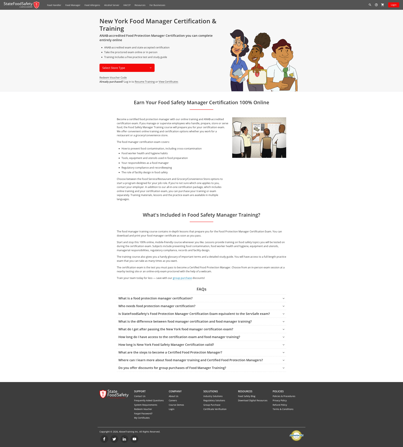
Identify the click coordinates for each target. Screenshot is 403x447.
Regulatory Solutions (214, 400)
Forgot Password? (143, 413)
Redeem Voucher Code (113, 77)
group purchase (182, 278)
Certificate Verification (215, 409)
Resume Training (145, 81)
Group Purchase (211, 404)
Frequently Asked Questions (149, 400)
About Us (173, 396)
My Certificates (142, 417)
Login (394, 4)
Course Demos (176, 404)
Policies (278, 391)
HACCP (127, 5)
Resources (245, 391)
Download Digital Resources (252, 400)
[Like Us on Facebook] (104, 439)
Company (175, 391)
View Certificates (168, 81)
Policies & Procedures (284, 396)
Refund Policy (280, 404)
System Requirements (145, 404)
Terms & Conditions (283, 409)
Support (140, 391)
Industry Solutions (213, 396)
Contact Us (139, 396)
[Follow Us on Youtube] (134, 439)
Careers (173, 400)
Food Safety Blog (246, 396)
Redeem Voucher (143, 409)
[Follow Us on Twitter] (114, 439)
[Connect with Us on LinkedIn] (124, 439)
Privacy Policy (280, 400)
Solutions (210, 391)
